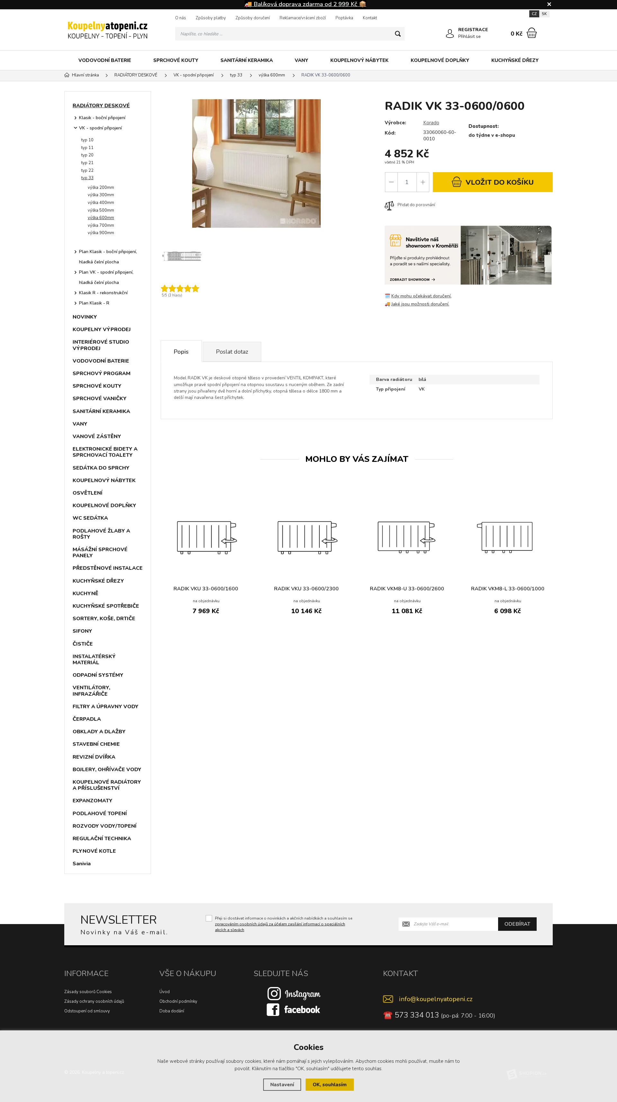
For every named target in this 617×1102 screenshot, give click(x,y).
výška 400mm (101, 203)
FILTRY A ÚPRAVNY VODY (106, 706)
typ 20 (87, 155)
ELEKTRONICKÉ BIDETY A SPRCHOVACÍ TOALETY (105, 452)
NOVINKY (85, 317)
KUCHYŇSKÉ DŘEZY (515, 60)
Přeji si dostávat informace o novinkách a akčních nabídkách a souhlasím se (283, 924)
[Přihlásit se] (450, 33)
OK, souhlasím (330, 1084)
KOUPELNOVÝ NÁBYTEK (359, 60)
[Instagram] (294, 993)
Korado (431, 122)
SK (544, 13)
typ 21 (87, 163)
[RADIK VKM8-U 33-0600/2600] (407, 536)
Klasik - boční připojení (102, 118)
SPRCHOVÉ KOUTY (175, 60)
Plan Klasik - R (94, 303)
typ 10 (87, 140)
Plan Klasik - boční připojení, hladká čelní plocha (108, 257)
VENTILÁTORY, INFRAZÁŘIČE (91, 690)
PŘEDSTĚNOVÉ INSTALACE (108, 568)
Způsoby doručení (253, 18)
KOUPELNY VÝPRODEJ (102, 329)
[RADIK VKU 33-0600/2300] (306, 536)
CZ (534, 13)
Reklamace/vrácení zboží (303, 18)
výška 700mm (101, 225)
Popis (181, 352)
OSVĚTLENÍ (88, 493)
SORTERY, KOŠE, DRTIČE (104, 618)
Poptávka (344, 18)
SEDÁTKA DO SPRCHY (101, 468)
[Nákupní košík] (532, 33)
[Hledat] (398, 33)
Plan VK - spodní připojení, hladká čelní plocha (106, 277)
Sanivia (82, 863)
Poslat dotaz (232, 352)
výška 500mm (101, 210)
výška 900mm (101, 233)
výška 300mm (101, 195)
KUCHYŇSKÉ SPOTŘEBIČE (106, 606)
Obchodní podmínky (178, 1001)
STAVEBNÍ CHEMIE (96, 744)
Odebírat (517, 924)
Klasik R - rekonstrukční (103, 293)
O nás (180, 18)
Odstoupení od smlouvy (87, 1011)
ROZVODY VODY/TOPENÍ (105, 826)
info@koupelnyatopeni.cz (435, 999)
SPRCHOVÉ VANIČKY (100, 398)
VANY (301, 60)
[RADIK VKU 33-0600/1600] (206, 536)
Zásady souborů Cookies (88, 992)
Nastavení (282, 1084)
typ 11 (87, 148)
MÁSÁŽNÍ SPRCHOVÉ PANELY (100, 552)
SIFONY (82, 631)
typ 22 (87, 170)
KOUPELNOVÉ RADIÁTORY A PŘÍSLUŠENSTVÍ (107, 785)
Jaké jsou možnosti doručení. (420, 304)
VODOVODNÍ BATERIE (104, 60)
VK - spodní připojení (100, 128)
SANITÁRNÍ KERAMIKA (246, 60)
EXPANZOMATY (92, 800)
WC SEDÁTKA (90, 518)
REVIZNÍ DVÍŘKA (94, 757)
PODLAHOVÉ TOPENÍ (100, 813)
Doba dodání (171, 1011)
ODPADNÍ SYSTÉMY (98, 675)
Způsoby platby (211, 18)
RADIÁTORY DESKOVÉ (101, 105)
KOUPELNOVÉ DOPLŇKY (440, 60)
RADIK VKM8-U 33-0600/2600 (407, 588)
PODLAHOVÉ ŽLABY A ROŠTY (101, 534)
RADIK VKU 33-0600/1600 (206, 588)
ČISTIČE (83, 644)
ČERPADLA (87, 719)
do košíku (500, 182)
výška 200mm (101, 187)
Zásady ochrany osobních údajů (94, 1001)
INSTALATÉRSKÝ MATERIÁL (94, 659)
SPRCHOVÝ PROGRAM (101, 373)
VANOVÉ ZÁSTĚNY (97, 436)
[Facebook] (294, 1009)
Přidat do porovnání (416, 205)
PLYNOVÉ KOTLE (94, 851)
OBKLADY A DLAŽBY (99, 731)
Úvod (164, 992)
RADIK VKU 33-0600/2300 (306, 588)
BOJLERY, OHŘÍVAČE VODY (107, 769)
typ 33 (87, 178)
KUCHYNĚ (85, 593)
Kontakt (370, 18)
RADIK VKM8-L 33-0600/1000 (507, 588)
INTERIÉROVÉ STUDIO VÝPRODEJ (101, 345)
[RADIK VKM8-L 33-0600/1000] (508, 536)
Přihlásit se (469, 36)
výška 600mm (101, 218)
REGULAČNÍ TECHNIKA (102, 838)
